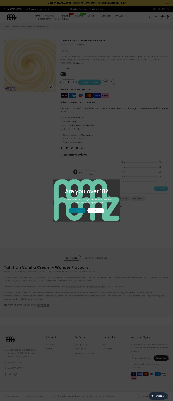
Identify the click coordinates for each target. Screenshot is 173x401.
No (95, 210)
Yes (77, 210)
